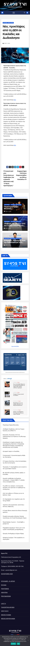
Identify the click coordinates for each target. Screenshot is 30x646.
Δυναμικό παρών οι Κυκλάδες (11, 451)
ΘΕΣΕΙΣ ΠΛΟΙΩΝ (6, 615)
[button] (24, 12)
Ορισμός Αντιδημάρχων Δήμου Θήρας (13, 533)
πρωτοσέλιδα (15, 346)
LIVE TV (3, 603)
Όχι (18, 643)
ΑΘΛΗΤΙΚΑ (4, 592)
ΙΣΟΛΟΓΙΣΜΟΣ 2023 (7, 574)
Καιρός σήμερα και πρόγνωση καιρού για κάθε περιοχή (15, 372)
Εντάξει (13, 643)
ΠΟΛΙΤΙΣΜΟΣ (5, 588)
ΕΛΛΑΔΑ (3, 585)
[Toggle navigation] (14, 12)
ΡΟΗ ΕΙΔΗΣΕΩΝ (6, 596)
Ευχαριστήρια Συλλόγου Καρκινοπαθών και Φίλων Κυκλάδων (21, 175)
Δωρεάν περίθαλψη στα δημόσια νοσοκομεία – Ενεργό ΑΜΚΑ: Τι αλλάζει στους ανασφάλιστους (14, 480)
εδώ (15, 99)
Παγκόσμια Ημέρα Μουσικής (11, 208)
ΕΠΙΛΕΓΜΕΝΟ (7, 204)
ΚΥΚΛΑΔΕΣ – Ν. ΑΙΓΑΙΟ (8, 581)
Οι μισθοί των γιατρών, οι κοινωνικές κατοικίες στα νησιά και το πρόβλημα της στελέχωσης (14, 487)
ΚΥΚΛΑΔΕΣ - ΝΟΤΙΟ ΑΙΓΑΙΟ (8, 22)
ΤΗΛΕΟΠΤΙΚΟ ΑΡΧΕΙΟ (7, 607)
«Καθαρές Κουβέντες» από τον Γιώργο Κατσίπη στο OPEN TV (14, 225)
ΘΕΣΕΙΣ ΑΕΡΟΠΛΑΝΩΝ (8, 618)
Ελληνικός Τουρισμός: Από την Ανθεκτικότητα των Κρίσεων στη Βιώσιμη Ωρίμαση (14, 436)
